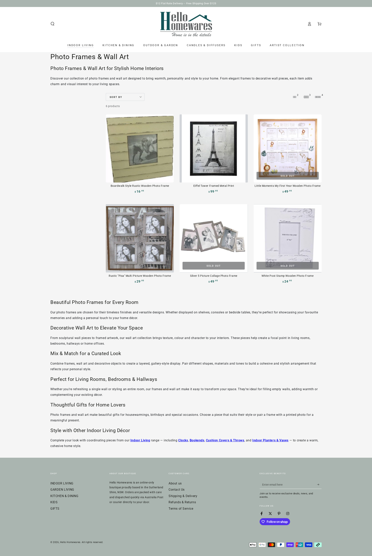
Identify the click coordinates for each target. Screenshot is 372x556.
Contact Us (177, 489)
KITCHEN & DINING (64, 496)
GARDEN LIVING (62, 489)
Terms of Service (181, 508)
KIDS (54, 502)
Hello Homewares (70, 542)
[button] (52, 24)
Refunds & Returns (182, 502)
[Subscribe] (319, 484)
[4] (318, 97)
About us (175, 483)
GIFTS (54, 508)
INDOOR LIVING (61, 483)
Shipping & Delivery (183, 496)
